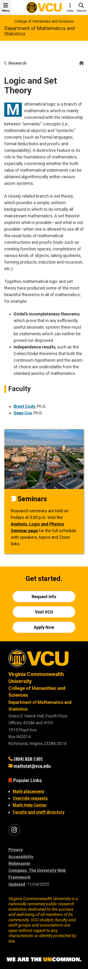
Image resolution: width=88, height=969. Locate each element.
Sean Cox (23, 412)
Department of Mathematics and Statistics (39, 31)
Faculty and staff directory (39, 812)
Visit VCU (44, 611)
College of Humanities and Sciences (44, 21)
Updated (16, 884)
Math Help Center (30, 805)
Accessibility (20, 856)
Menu (5, 10)
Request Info (44, 596)
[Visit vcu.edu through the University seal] (44, 660)
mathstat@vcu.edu (32, 765)
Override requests (30, 798)
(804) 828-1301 (28, 758)
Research (17, 63)
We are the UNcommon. (44, 959)
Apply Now (44, 627)
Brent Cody (24, 406)
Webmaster (19, 863)
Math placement (28, 791)
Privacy (15, 849)
